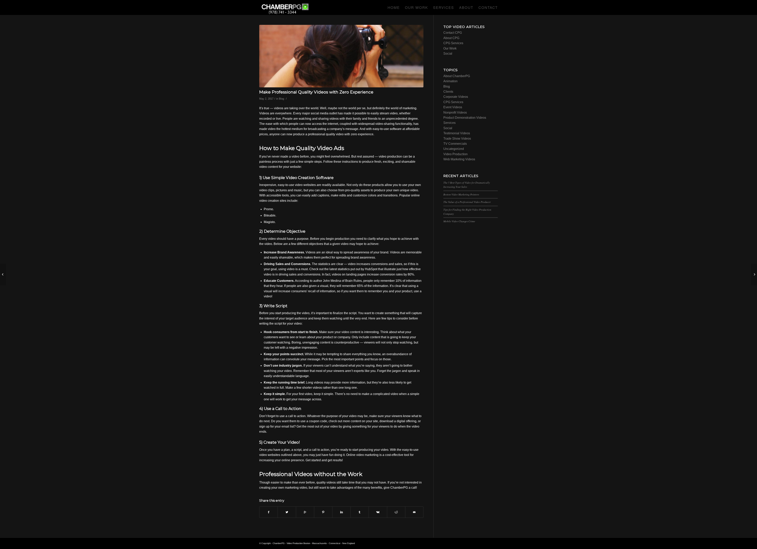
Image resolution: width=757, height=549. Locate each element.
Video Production (455, 154)
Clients (448, 91)
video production (390, 156)
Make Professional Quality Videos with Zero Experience (316, 92)
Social (447, 53)
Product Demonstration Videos (464, 117)
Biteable (269, 215)
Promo (268, 209)
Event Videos (452, 107)
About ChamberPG (456, 76)
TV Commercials (455, 143)
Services (449, 122)
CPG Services (453, 43)
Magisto (269, 222)
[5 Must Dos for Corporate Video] (3, 274)
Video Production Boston (298, 543)
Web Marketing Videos (459, 159)
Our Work (450, 48)
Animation (450, 81)
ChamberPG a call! (403, 487)
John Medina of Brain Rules (342, 280)
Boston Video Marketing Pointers (461, 194)
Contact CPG (452, 32)
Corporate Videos (455, 96)
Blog (281, 98)
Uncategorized (453, 148)
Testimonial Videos (456, 133)
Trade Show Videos (457, 138)
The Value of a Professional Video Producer (467, 202)
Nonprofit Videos (455, 112)
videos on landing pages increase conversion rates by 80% (373, 274)
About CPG (451, 38)
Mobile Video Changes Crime (459, 221)
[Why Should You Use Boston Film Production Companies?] (754, 274)
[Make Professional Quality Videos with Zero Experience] (341, 56)
